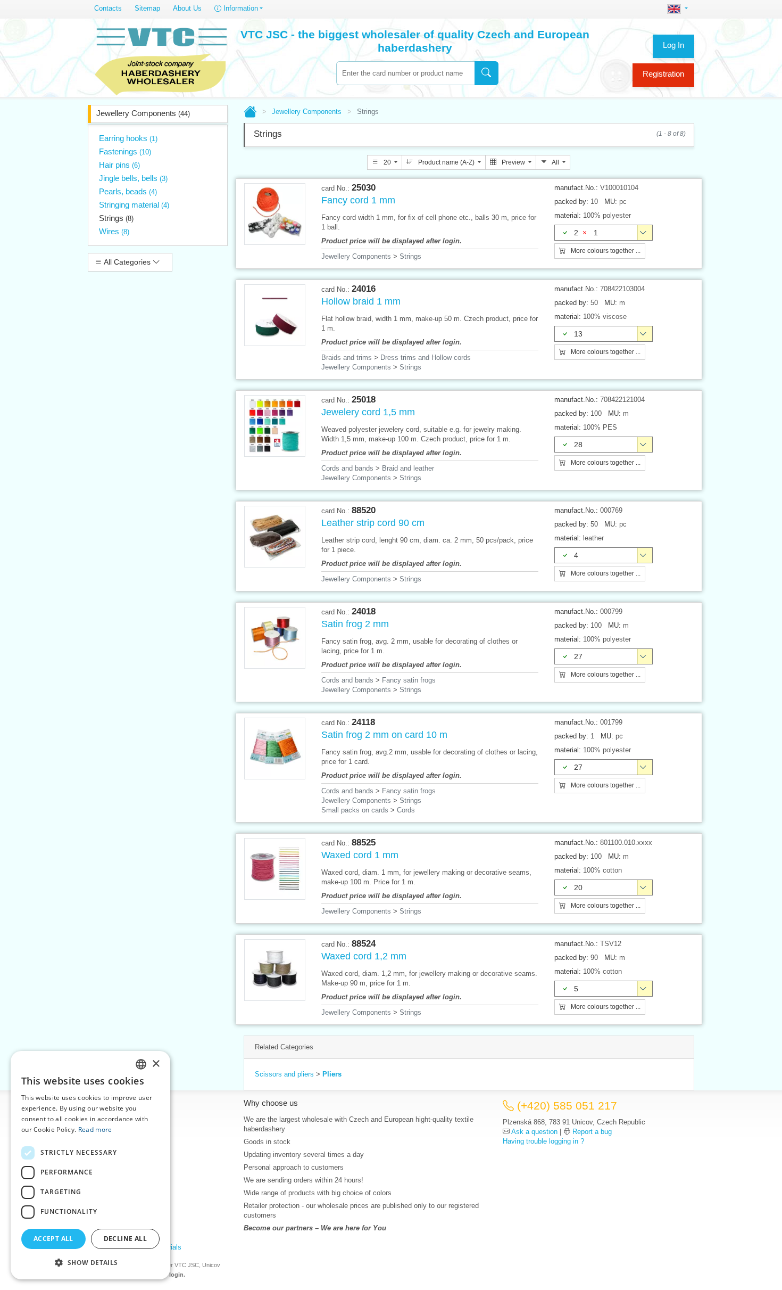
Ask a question (534, 1132)
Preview (513, 162)
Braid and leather (408, 468)
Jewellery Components (143, 113)
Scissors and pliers (284, 1074)
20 (387, 162)
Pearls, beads (128, 191)
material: (567, 215)
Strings (116, 218)
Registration (663, 73)
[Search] (486, 73)
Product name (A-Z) (446, 162)
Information (239, 8)
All (556, 162)
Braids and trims (346, 357)
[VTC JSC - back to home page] (161, 59)
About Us (187, 8)
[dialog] (90, 1165)
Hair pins (119, 164)
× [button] (156, 1064)
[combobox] (405, 73)
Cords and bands (347, 468)
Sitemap (147, 8)
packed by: (571, 202)
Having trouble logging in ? (543, 1141)
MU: (610, 202)
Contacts (108, 8)
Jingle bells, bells (133, 178)
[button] (90, 1262)
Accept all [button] (53, 1238)
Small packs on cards (354, 810)
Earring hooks (128, 138)
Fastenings (125, 151)
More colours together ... (604, 250)
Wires (114, 231)
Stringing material (134, 204)
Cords (406, 810)
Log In (673, 45)
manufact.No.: (576, 188)
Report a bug (592, 1132)
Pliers (332, 1074)
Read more (95, 1129)
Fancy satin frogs (409, 680)
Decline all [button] (125, 1238)
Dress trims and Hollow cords (425, 357)
